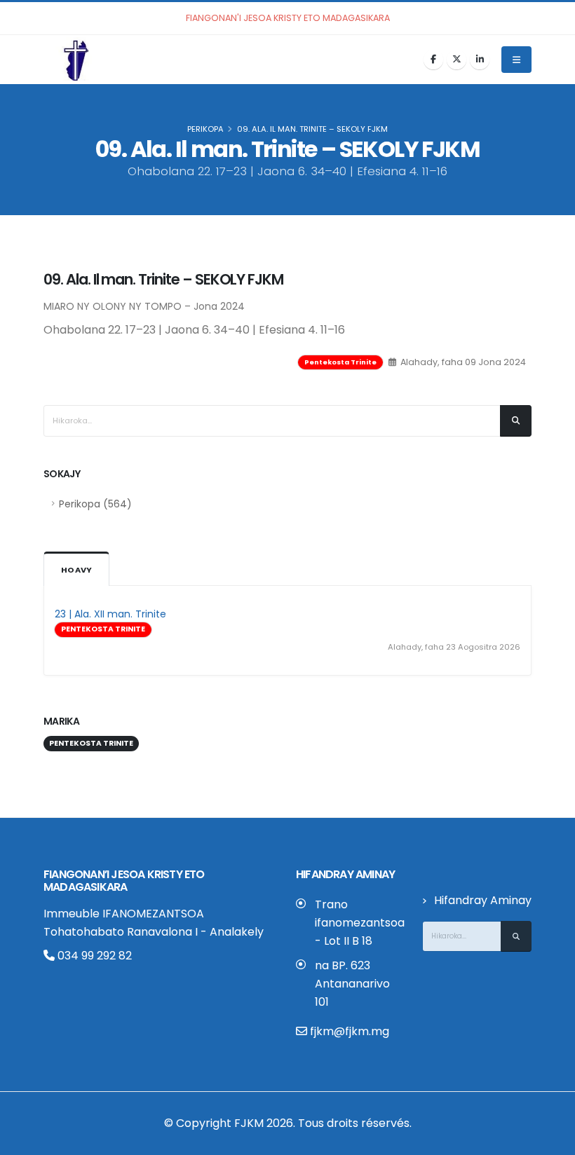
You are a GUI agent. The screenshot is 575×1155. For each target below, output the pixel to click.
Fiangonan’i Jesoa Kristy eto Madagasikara (124, 880)
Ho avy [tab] (76, 569)
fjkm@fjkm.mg (349, 1031)
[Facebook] (433, 59)
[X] (456, 59)
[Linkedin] (479, 59)
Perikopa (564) (95, 504)
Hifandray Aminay (483, 900)
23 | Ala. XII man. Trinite (110, 614)
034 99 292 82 (93, 956)
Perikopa (205, 129)
